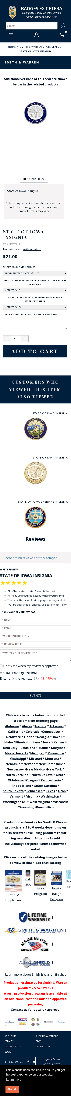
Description (33, 179)
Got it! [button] (12, 1089)
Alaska (27, 726)
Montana (52, 759)
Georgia (43, 737)
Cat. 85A (28, 882)
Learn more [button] (13, 1079)
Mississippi (17, 759)
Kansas (59, 742)
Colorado (33, 732)
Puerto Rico (45, 807)
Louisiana (28, 748)
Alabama (12, 726)
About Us (10, 1036)
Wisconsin (60, 802)
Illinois (20, 742)
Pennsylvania (51, 780)
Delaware (13, 737)
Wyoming (26, 807)
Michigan (37, 753)
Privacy (9, 1041)
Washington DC (14, 802)
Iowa (47, 742)
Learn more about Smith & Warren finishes (35, 974)
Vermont (16, 796)
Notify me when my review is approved (30, 666)
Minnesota (56, 753)
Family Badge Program (56, 893)
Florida (29, 737)
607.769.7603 (16, 1062)
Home (12, 46)
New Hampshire (51, 764)
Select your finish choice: (19, 267)
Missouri (35, 759)
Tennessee (34, 791)
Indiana (34, 742)
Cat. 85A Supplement (13, 897)
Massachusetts (16, 753)
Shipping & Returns (47, 1036)
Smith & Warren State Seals (39, 46)
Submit (35, 695)
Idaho (8, 742)
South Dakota (13, 791)
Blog (8, 1051)
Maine (43, 748)
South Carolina (45, 786)
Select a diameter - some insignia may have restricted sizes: (35, 299)
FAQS (38, 1041)
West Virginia (40, 802)
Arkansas (57, 726)
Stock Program (40, 891)
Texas (50, 791)
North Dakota (42, 775)
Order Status (13, 1046)
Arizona (40, 726)
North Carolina (17, 775)
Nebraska (13, 764)
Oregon (32, 780)
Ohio (59, 775)
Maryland (58, 748)
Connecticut (51, 732)
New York (54, 769)
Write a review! (32, 249)
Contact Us (43, 1046)
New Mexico (35, 769)
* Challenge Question (18, 673)
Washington (50, 796)
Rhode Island (21, 786)
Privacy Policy (59, 604)
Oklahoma (16, 780)
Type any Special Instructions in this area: (30, 314)
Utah (62, 791)
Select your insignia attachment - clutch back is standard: (35, 282)
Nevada (29, 764)
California (15, 732)
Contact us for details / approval (35, 1010)
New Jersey (15, 769)
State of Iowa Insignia (35, 51)
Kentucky (10, 748)
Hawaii (57, 737)
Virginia (32, 796)
